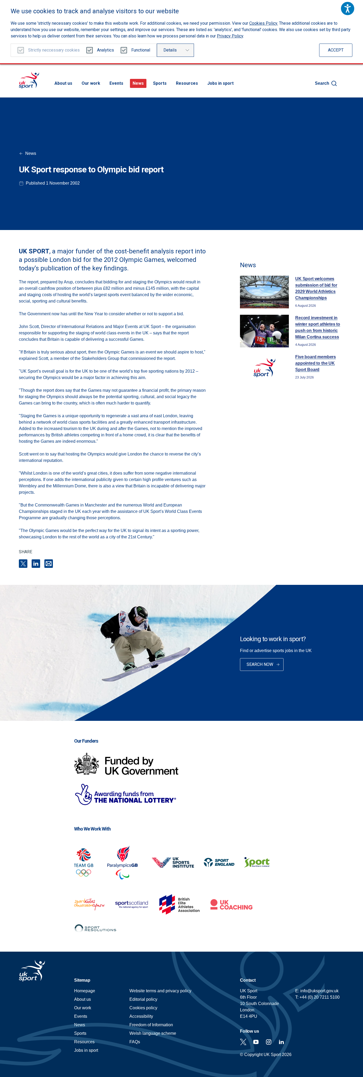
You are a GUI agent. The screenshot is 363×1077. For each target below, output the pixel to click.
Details (170, 50)
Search (322, 83)
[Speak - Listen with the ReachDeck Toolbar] (347, 8)
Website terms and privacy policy (160, 991)
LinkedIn (36, 563)
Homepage (29, 80)
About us (63, 83)
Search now (260, 664)
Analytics (105, 50)
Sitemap (82, 980)
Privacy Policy (230, 36)
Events (116, 83)
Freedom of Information (151, 1025)
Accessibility (141, 1016)
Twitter (243, 1042)
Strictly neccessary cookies (54, 50)
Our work (91, 83)
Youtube (256, 1042)
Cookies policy (143, 1008)
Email (48, 563)
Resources (187, 83)
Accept (336, 50)
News (138, 83)
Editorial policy (143, 999)
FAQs (134, 1042)
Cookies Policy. (263, 23)
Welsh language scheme (152, 1033)
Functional (140, 50)
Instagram (268, 1042)
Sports (160, 83)
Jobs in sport (220, 83)
